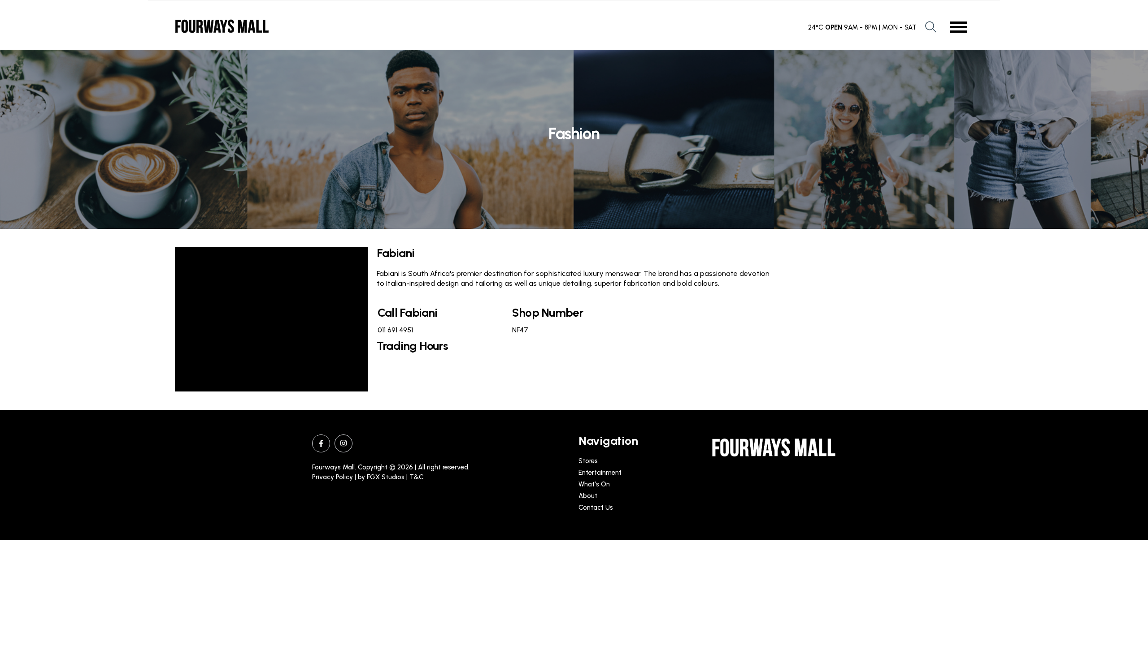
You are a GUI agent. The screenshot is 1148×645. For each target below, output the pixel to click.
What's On (594, 484)
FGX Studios (385, 477)
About (587, 496)
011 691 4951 (395, 330)
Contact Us (595, 507)
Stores (588, 461)
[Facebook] (321, 443)
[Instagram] (343, 443)
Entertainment (600, 473)
